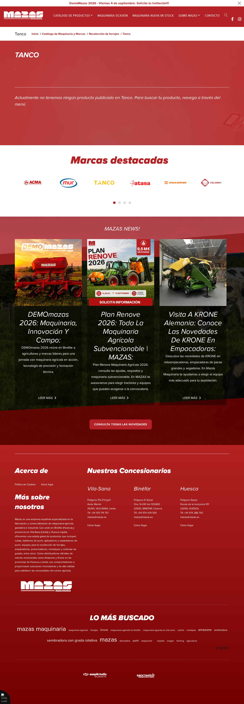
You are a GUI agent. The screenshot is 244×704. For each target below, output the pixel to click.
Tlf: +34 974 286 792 (191, 513)
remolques (191, 630)
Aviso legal (47, 484)
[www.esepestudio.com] (94, 675)
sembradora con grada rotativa (72, 640)
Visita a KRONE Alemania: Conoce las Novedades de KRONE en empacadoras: (193, 331)
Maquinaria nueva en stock (153, 15)
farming (180, 640)
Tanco (126, 34)
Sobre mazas (187, 15)
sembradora (220, 630)
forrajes (94, 630)
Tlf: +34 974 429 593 (145, 513)
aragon (170, 640)
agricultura (191, 640)
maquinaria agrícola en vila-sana (159, 630)
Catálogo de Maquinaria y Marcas (63, 34)
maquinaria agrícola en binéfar (126, 630)
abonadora (124, 640)
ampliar (222, 647)
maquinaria (146, 640)
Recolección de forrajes (104, 34)
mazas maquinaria (41, 628)
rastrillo (181, 630)
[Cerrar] (239, 3)
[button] (114, 202)
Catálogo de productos (71, 15)
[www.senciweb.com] (146, 675)
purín (136, 640)
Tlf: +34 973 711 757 (98, 513)
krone (104, 630)
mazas (108, 639)
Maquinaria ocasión (113, 15)
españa (161, 640)
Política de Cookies (25, 484)
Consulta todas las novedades (120, 424)
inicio (35, 34)
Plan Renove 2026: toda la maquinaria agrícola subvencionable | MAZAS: (121, 336)
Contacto (212, 15)
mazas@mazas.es (96, 517)
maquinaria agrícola (78, 630)
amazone (204, 629)
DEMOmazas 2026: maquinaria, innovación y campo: (48, 327)
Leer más (45, 398)
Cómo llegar (94, 525)
